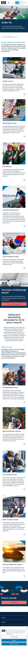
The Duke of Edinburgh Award (14, 304)
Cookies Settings (14, 636)
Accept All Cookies (14, 643)
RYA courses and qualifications (7, 36)
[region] (14, 636)
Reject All (14, 640)
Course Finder (14, 602)
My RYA (17, 3)
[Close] (26, 628)
